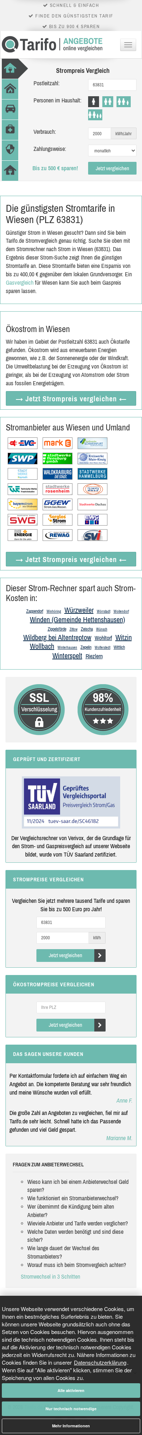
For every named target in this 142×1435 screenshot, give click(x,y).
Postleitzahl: (46, 83)
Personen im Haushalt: (57, 100)
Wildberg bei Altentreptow (57, 637)
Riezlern (94, 656)
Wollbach (42, 646)
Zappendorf (34, 611)
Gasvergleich (19, 282)
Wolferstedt (102, 648)
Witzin (123, 637)
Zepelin (85, 647)
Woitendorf (121, 611)
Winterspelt (67, 655)
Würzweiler (79, 610)
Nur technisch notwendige (71, 1408)
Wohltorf (103, 638)
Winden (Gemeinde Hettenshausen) (77, 619)
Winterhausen (67, 648)
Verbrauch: (44, 131)
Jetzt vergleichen (112, 168)
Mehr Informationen (71, 1425)
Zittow (74, 629)
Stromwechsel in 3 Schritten (50, 1276)
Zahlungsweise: (49, 148)
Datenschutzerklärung (100, 1362)
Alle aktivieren (71, 1390)
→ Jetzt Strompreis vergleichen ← (71, 398)
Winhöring (54, 611)
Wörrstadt (103, 611)
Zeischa (87, 629)
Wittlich (119, 647)
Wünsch (101, 629)
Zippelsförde (57, 629)
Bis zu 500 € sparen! (55, 168)
